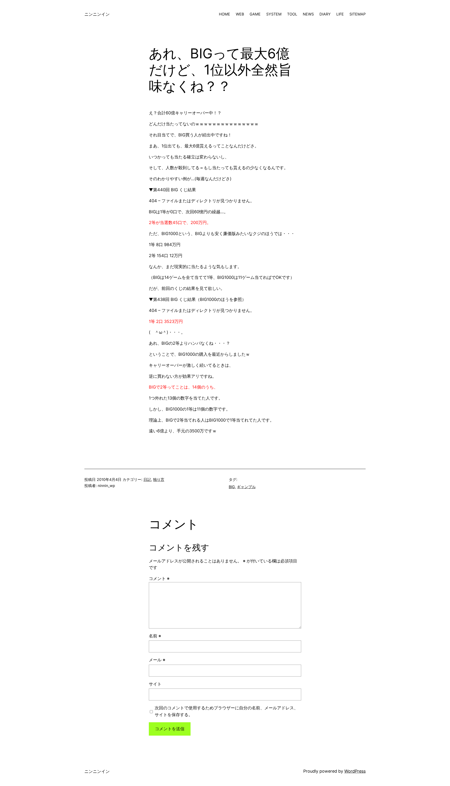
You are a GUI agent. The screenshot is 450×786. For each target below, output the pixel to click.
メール (157, 659)
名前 (155, 635)
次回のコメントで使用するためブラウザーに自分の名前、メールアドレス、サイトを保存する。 (226, 711)
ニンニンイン (97, 14)
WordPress (355, 771)
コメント (159, 578)
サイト (155, 683)
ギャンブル (246, 486)
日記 (147, 479)
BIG (232, 486)
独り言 (158, 479)
